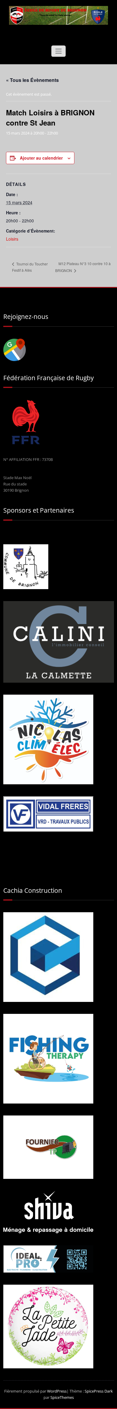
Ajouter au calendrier (41, 158)
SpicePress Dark (99, 1391)
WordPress (57, 1391)
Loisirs (12, 239)
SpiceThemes (62, 1397)
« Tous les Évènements (32, 80)
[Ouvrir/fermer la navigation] (58, 51)
